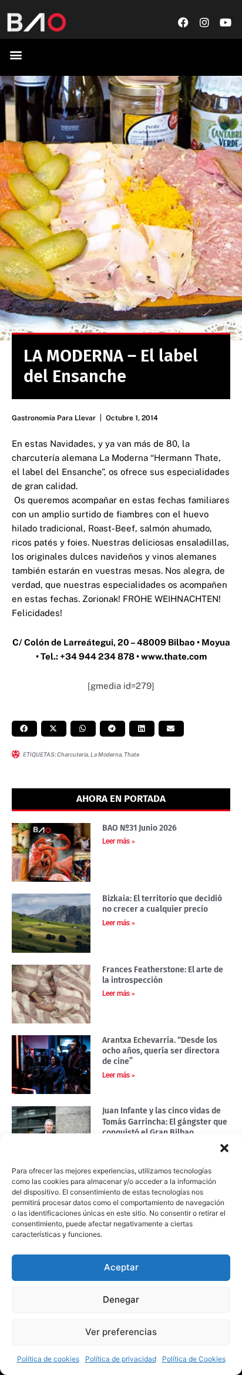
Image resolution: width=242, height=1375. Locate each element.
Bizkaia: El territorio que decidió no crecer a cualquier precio (162, 904)
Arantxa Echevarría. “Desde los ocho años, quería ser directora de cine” (161, 1050)
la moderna (106, 754)
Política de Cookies (194, 1358)
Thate (131, 754)
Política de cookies (48, 1358)
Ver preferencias (121, 1331)
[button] (224, 1148)
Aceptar (121, 1267)
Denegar (121, 1299)
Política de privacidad (120, 1358)
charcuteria (72, 754)
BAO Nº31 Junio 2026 (139, 828)
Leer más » (118, 841)
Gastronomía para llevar (54, 418)
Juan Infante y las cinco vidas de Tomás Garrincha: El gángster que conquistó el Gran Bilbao (164, 1121)
